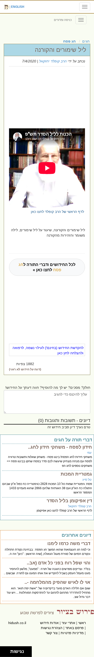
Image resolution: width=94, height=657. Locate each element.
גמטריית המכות (76, 474)
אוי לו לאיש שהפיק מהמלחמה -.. (57, 582)
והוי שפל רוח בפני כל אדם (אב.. (58, 562)
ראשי (82, 623)
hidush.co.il (17, 623)
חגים (85, 41)
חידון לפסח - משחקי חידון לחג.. (60, 447)
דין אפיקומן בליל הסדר (69, 500)
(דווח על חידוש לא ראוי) (25, 369)
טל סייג (86, 479)
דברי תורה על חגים (73, 439)
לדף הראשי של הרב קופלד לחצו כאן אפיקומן (64, 510)
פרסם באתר (74, 628)
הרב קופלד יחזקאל (53, 61)
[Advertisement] (44, 96)
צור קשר (52, 633)
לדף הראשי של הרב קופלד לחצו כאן (57, 212)
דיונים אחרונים (76, 535)
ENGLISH (17, 7)
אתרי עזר (68, 623)
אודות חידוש (49, 623)
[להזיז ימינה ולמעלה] (6, 650)
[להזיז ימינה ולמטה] (6, 653)
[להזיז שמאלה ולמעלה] (4, 650)
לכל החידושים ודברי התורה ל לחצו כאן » (47, 267)
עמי (89, 452)
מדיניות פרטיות (72, 633)
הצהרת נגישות (51, 628)
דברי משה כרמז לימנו (68, 543)
